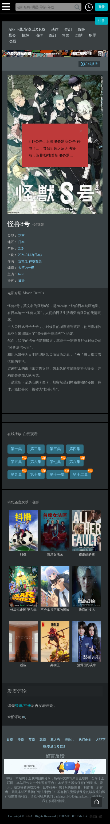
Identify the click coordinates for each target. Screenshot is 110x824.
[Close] (80, 131)
